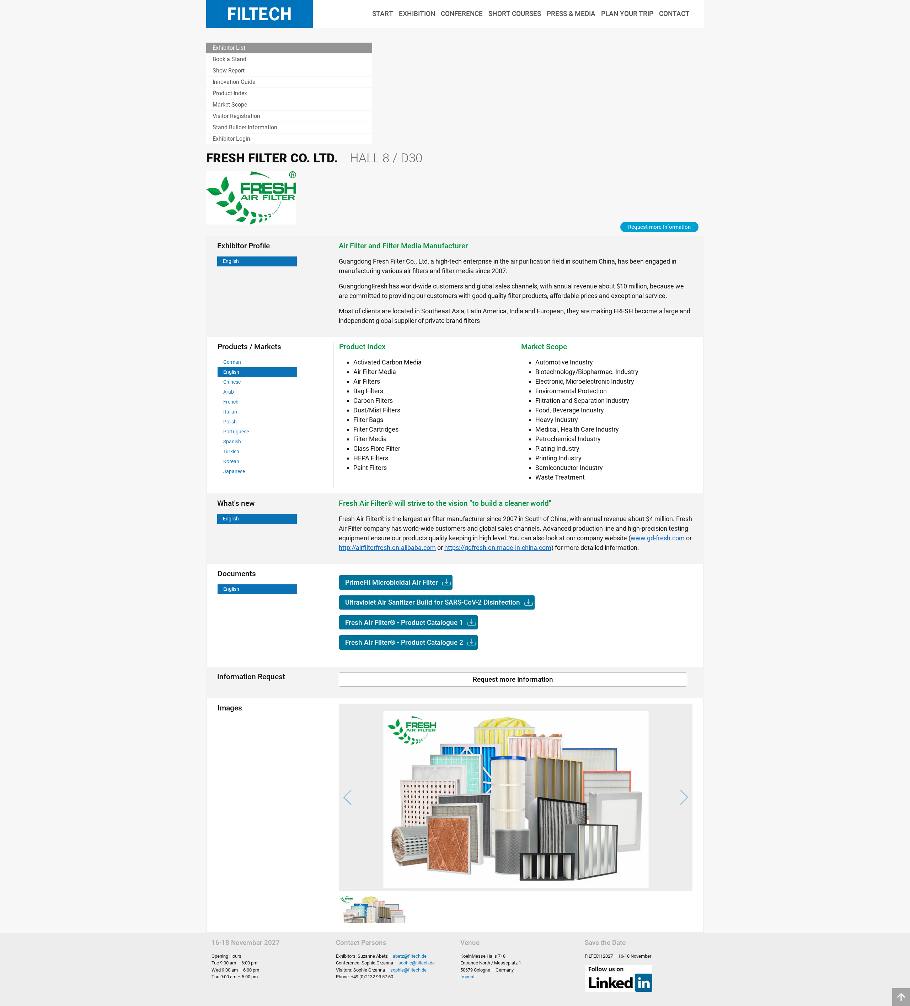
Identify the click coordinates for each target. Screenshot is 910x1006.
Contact (674, 14)
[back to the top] (901, 997)
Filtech (259, 14)
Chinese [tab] (232, 382)
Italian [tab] (230, 412)
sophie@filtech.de (416, 963)
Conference (462, 14)
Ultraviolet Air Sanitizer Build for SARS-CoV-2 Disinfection (432, 602)
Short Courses (514, 14)
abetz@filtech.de (410, 956)
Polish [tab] (230, 422)
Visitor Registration (236, 116)
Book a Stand (229, 59)
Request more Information (659, 227)
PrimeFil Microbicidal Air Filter (391, 582)
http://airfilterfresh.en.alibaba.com (387, 547)
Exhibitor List (229, 47)
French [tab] (231, 402)
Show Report (229, 70)
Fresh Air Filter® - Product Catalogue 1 (404, 622)
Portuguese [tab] (236, 432)
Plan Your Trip (627, 14)
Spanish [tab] (232, 442)
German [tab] (232, 362)
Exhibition (417, 14)
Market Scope (230, 104)
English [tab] (231, 261)
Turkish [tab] (231, 452)
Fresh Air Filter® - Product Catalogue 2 (404, 642)
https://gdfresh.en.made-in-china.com (497, 547)
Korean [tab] (231, 462)
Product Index (230, 93)
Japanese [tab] (234, 472)
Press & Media (571, 14)
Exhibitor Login (231, 138)
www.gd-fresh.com (658, 538)
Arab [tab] (228, 392)
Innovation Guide (234, 82)
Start (382, 14)
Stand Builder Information (245, 127)
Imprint (467, 976)
